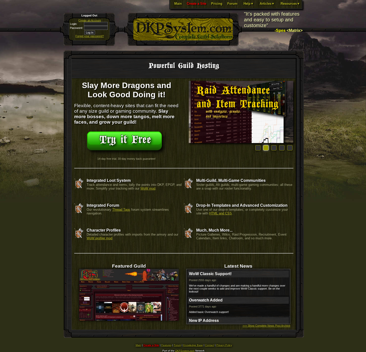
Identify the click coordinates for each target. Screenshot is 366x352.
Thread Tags (121, 209)
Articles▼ (267, 3)
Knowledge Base (193, 345)
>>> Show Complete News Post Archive (266, 325)
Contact (209, 345)
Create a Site (196, 3)
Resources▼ (290, 3)
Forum (232, 3)
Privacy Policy (224, 345)
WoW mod (147, 188)
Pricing (216, 3)
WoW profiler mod (99, 238)
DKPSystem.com (184, 350)
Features (166, 345)
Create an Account (89, 20)
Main (178, 3)
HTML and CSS (220, 213)
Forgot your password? (89, 36)
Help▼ (249, 3)
